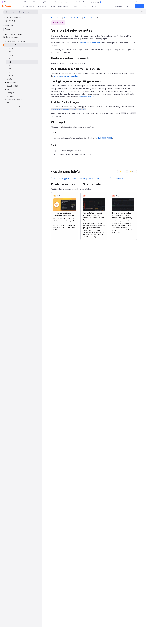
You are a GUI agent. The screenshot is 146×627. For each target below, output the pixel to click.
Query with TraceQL (14, 100)
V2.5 (11, 59)
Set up (9, 89)
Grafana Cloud (27, 6)
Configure (11, 93)
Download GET (12, 86)
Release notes (88, 18)
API (8, 103)
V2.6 (11, 55)
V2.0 (11, 76)
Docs (84, 6)
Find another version (11, 37)
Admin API (11, 96)
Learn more (95, 2)
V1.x (10, 79)
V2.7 (11, 52)
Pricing (52, 6)
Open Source (63, 6)
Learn (75, 6)
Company (93, 6)
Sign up (139, 6)
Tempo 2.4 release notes (91, 43)
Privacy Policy (39, 2)
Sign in (129, 6)
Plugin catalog (9, 21)
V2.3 (11, 65)
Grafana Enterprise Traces (72, 18)
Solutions (41, 6)
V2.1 (10, 72)
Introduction (11, 82)
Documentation (56, 18)
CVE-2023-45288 (105, 138)
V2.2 (11, 69)
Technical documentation (13, 17)
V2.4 (11, 62)
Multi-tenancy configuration (66, 76)
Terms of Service (24, 2)
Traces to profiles (86, 97)
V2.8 (11, 48)
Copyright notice (13, 106)
